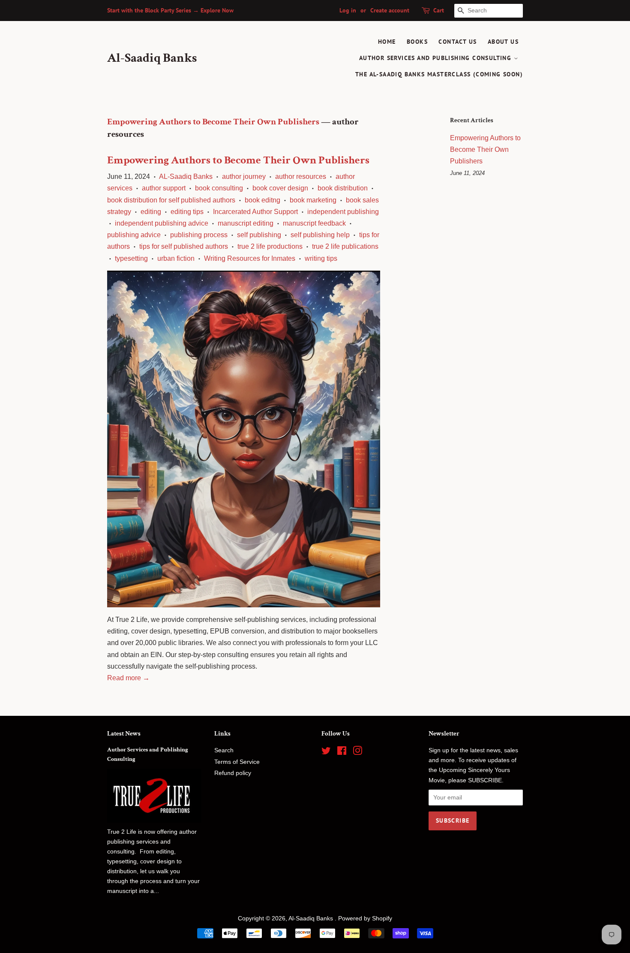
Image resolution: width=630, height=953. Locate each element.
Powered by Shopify (365, 918)
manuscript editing (245, 223)
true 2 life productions (270, 246)
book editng (262, 200)
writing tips (321, 258)
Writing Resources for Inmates (249, 258)
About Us (503, 41)
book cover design (280, 188)
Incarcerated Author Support (255, 211)
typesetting (131, 258)
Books (417, 41)
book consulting (219, 188)
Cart (438, 10)
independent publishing (343, 211)
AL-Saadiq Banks (186, 176)
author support (164, 188)
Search (224, 750)
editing (151, 211)
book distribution (343, 188)
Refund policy (232, 773)
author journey (244, 176)
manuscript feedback (314, 223)
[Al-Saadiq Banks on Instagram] (357, 752)
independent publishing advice (161, 223)
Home (387, 41)
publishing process (199, 234)
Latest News (124, 734)
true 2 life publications (345, 246)
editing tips (187, 211)
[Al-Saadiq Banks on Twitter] (326, 752)
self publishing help (320, 234)
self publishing (259, 234)
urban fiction (176, 258)
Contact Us (457, 41)
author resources (300, 176)
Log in (347, 10)
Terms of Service (237, 762)
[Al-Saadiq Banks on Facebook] (342, 752)
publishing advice (134, 234)
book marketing (313, 200)
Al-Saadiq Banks (152, 58)
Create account (389, 10)
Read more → (128, 678)
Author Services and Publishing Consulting (436, 58)
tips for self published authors (183, 246)
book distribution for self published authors (171, 200)
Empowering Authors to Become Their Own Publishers (213, 121)
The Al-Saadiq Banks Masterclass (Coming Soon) (439, 74)
